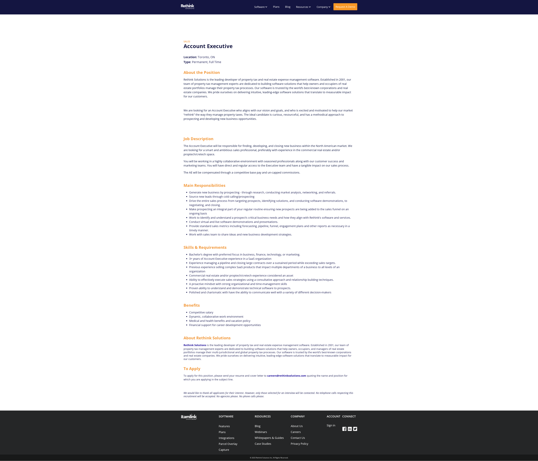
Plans (276, 6)
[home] (188, 5)
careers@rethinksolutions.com (286, 375)
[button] (260, 7)
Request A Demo (345, 6)
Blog (287, 6)
